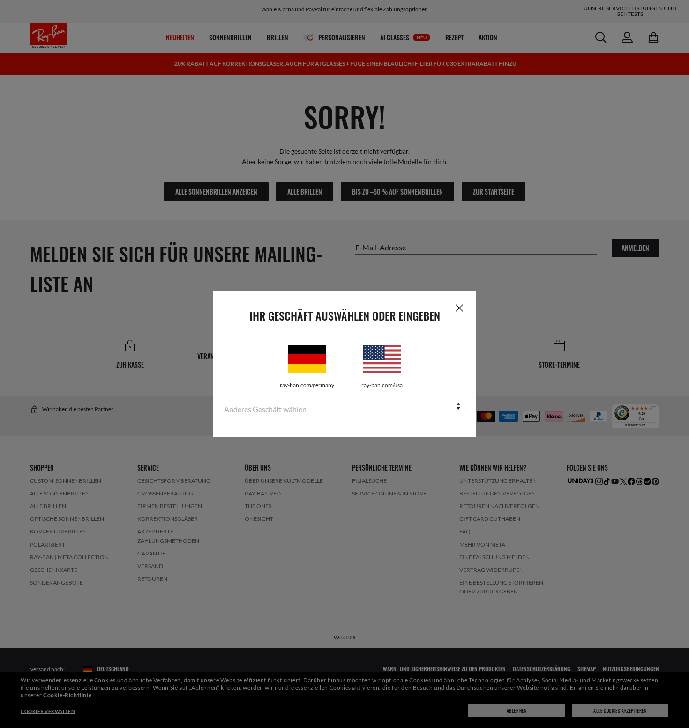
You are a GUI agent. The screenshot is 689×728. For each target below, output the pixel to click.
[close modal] (459, 307)
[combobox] (344, 407)
